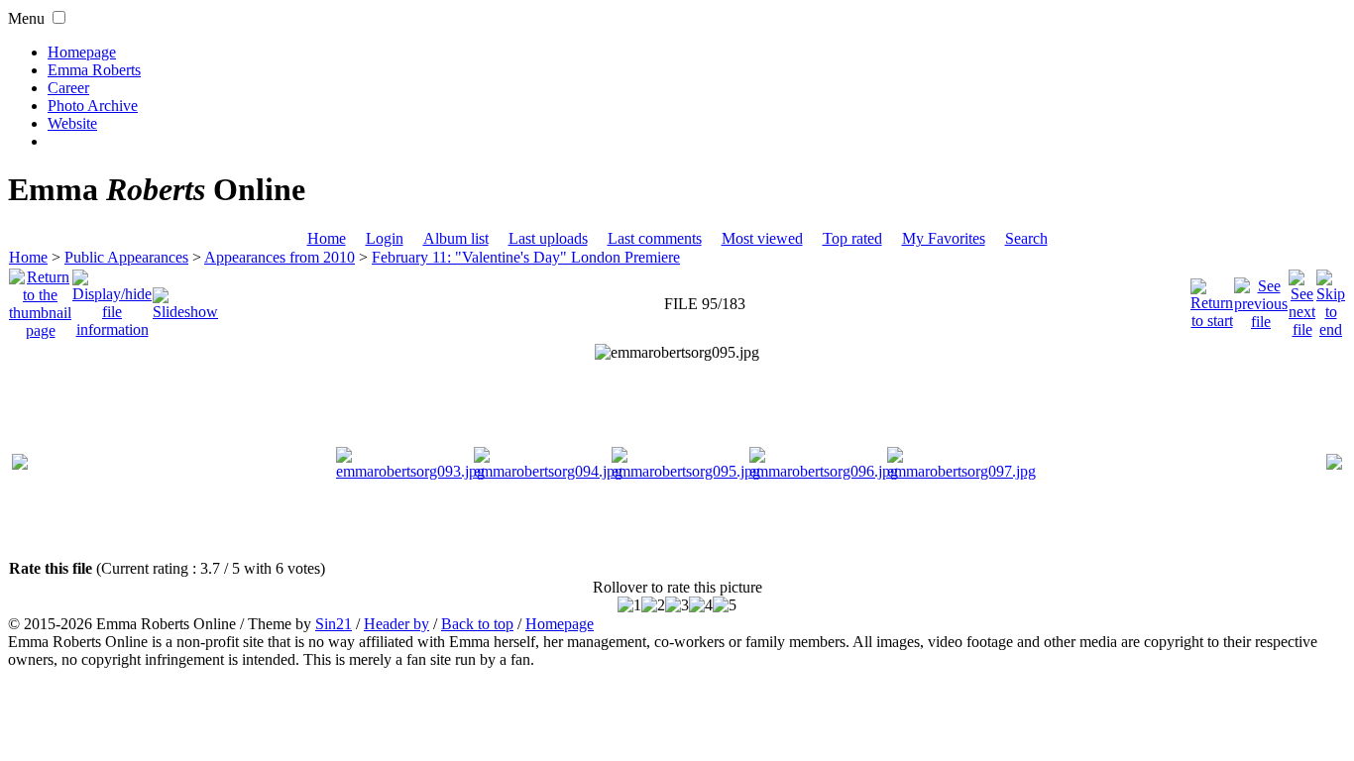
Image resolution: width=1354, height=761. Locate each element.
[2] (653, 605)
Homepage (82, 52)
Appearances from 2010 (279, 257)
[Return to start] (1211, 298)
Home (326, 238)
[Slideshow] (185, 298)
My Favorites (943, 238)
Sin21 (333, 623)
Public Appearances (126, 257)
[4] (701, 605)
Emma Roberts (94, 69)
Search (1026, 238)
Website (72, 123)
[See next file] (1302, 298)
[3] (677, 605)
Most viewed (762, 238)
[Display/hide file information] (112, 298)
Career (68, 87)
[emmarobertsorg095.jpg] (677, 353)
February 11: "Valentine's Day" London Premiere (526, 257)
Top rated (852, 238)
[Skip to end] (1330, 298)
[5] (724, 605)
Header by (396, 623)
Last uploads (548, 238)
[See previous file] (1261, 298)
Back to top (477, 623)
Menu (26, 18)
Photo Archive (93, 105)
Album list (456, 238)
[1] (629, 605)
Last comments (655, 238)
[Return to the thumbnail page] (40, 298)
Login (384, 238)
